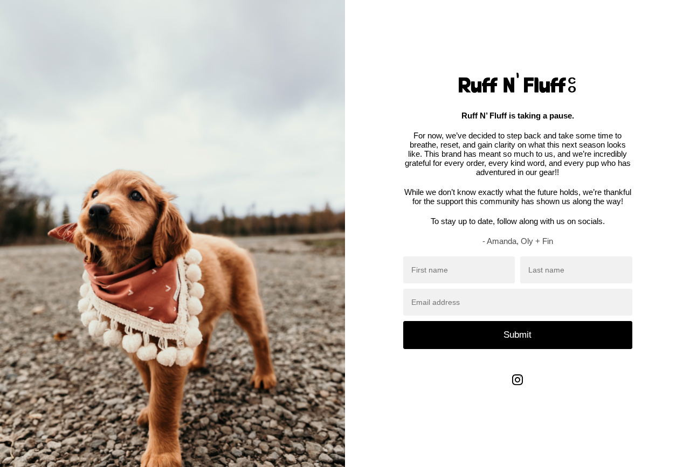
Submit (517, 335)
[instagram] (517, 387)
